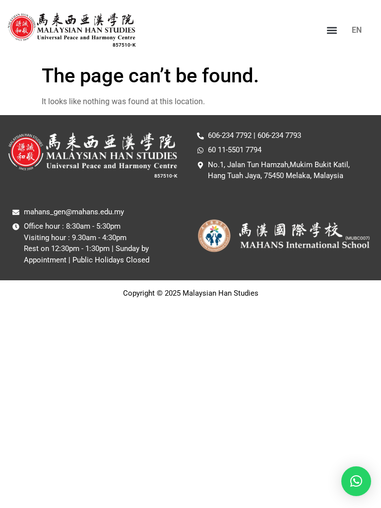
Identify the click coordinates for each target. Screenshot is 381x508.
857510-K (124, 45)
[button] (332, 30)
